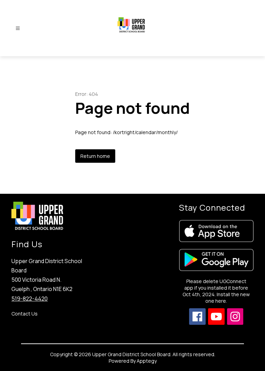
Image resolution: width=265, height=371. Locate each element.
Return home (95, 156)
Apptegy (147, 361)
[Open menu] (18, 28)
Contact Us (24, 313)
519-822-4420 (29, 298)
